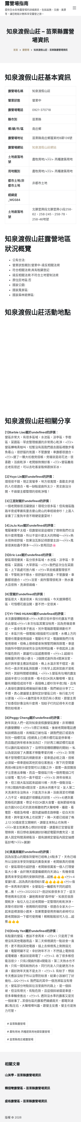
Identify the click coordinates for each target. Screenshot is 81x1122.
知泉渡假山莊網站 (44, 147)
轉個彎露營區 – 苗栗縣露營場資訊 (27, 1088)
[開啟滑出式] (74, 8)
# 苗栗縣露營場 (16, 1023)
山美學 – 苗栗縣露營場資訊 (23, 1075)
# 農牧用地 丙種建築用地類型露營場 (28, 1031)
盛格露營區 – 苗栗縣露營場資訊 (26, 1101)
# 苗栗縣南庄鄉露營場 (20, 1039)
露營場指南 (16, 3)
